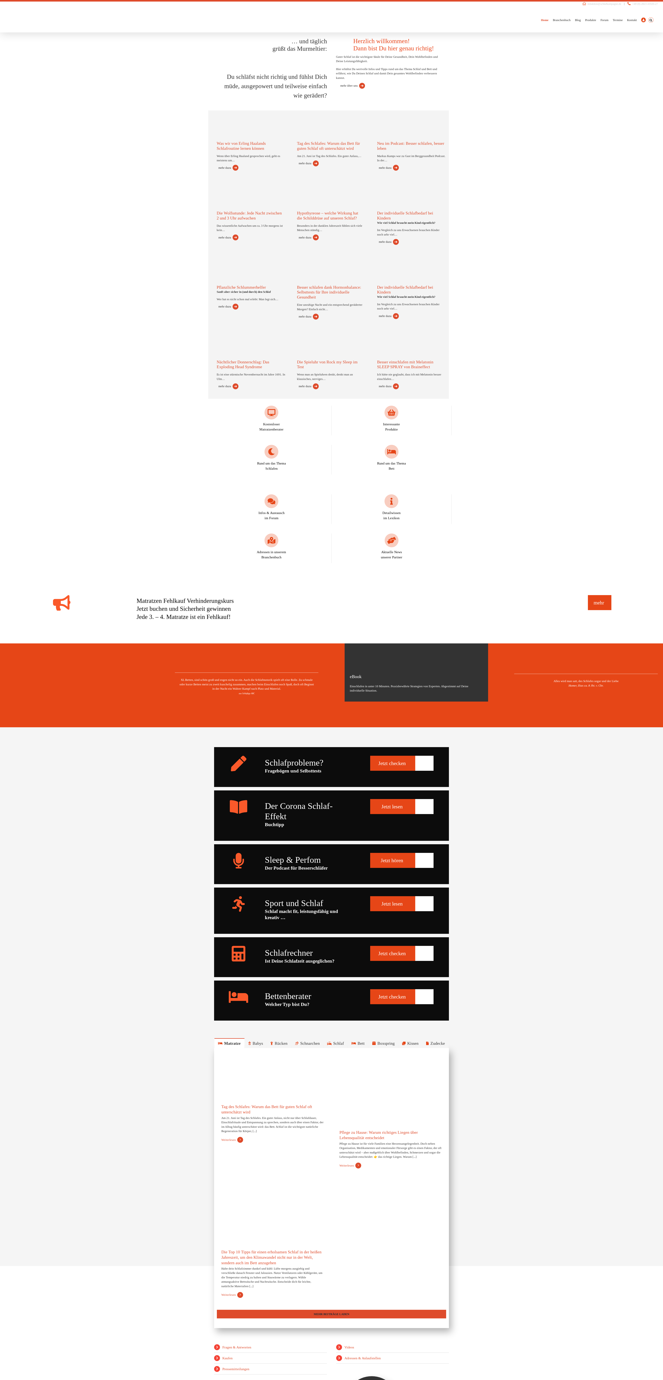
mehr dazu (224, 167)
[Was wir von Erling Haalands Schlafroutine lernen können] (231, 118)
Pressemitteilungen (235, 1369)
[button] (651, 20)
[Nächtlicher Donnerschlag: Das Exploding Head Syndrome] (231, 337)
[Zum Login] (643, 20)
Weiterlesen (228, 1140)
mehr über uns (349, 85)
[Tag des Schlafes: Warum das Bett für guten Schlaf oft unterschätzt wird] (311, 117)
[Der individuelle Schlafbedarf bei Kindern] (391, 190)
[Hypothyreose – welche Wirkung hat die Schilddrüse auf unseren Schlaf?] (311, 186)
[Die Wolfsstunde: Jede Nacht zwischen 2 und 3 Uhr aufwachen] (231, 188)
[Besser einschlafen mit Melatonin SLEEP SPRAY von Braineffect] (391, 338)
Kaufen (227, 1358)
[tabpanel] (331, 1188)
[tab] (229, 1043)
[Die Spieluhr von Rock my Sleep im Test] (311, 337)
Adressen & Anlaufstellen (362, 1358)
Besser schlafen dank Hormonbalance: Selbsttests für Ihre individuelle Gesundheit (329, 292)
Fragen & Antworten (236, 1347)
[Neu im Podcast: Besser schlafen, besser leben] (391, 118)
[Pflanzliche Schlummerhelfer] (231, 262)
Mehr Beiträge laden (331, 1314)
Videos (349, 1347)
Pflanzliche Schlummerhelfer (241, 287)
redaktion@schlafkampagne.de (604, 3)
